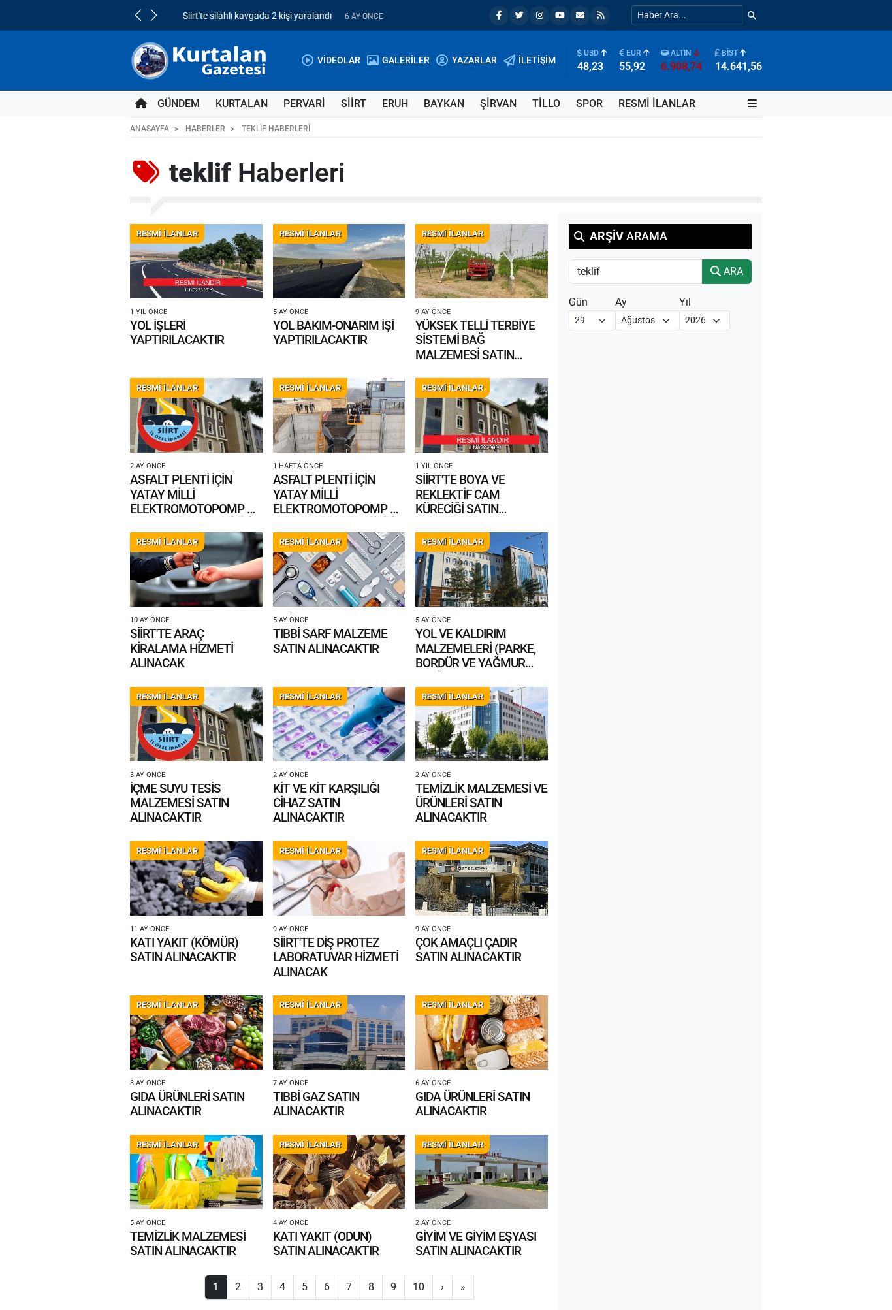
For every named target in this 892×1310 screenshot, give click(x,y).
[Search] (752, 15)
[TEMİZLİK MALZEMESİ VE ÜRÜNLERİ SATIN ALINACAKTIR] (481, 724)
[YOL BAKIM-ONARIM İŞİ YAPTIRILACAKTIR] (339, 261)
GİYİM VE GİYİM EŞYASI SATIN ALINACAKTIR (475, 1243)
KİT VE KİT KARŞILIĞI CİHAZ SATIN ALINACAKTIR (326, 803)
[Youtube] (559, 15)
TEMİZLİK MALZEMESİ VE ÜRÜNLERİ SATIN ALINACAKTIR (481, 803)
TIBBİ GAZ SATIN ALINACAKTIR (316, 1104)
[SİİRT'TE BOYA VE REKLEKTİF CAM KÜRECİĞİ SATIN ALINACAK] (481, 415)
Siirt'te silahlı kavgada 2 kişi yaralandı (246, 16)
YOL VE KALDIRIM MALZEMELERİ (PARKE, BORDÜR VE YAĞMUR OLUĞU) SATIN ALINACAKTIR (475, 663)
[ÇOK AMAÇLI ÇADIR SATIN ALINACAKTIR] (481, 878)
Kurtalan (241, 103)
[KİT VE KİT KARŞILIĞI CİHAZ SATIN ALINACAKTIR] (339, 724)
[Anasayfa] (141, 104)
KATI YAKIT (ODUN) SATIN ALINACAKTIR (326, 1243)
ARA (732, 271)
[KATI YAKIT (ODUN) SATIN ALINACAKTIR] (339, 1172)
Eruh (395, 103)
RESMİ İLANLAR (656, 103)
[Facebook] (499, 15)
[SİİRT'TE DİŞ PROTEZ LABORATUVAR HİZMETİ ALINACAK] (339, 878)
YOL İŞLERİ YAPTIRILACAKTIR (177, 332)
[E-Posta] (580, 15)
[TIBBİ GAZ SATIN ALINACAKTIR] (339, 1032)
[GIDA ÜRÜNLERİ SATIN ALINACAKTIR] (196, 1032)
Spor (589, 103)
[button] (138, 15)
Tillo (546, 103)
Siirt (353, 103)
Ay (621, 302)
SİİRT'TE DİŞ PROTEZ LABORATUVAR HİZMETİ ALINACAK (335, 957)
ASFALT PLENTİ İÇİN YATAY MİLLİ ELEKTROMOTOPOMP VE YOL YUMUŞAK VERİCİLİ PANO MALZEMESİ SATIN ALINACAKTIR (195, 516)
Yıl (685, 302)
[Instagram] (539, 15)
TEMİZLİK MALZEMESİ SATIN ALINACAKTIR (188, 1243)
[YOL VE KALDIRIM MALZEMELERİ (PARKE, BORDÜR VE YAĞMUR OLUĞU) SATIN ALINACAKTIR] (481, 569)
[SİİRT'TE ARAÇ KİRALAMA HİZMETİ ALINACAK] (196, 569)
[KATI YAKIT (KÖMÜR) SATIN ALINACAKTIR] (196, 878)
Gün (578, 302)
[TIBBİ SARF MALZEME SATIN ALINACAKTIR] (339, 569)
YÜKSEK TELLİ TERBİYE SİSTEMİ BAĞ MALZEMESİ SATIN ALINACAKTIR (475, 347)
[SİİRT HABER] (200, 60)
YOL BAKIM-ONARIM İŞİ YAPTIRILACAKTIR (333, 332)
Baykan (444, 103)
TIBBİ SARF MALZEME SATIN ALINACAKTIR (330, 641)
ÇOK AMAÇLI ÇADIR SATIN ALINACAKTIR (468, 950)
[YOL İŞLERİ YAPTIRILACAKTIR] (196, 261)
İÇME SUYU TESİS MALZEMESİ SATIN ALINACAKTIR (179, 803)
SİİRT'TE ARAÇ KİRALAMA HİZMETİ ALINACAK (181, 648)
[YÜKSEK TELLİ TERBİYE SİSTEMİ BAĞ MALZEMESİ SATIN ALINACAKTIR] (481, 261)
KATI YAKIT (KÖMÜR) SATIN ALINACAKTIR (184, 950)
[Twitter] (519, 15)
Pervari (304, 103)
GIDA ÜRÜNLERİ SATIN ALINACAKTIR (187, 1104)
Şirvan (498, 103)
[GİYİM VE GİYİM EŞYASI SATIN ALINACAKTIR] (481, 1172)
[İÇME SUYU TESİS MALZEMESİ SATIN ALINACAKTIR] (196, 724)
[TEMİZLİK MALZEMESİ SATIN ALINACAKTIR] (196, 1172)
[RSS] (600, 15)
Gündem (178, 103)
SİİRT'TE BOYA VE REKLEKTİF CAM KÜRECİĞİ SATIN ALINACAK (460, 501)
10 (418, 1287)
